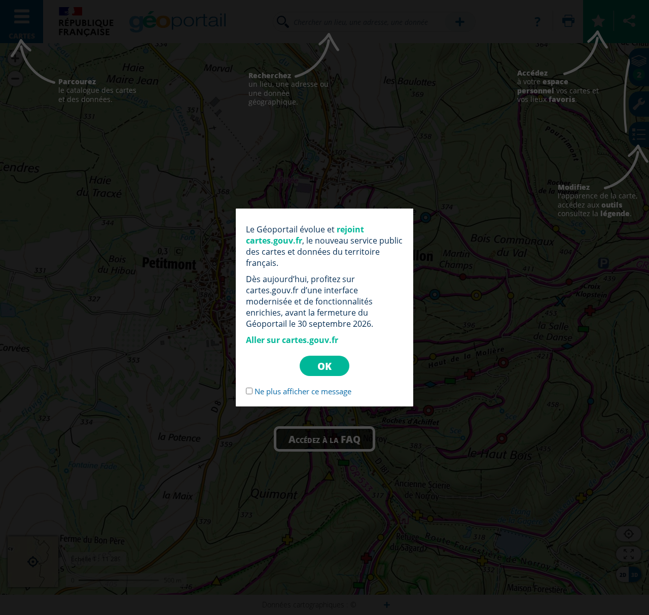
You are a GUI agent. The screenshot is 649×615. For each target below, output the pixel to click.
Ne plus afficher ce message (303, 391)
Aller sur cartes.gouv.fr (292, 340)
